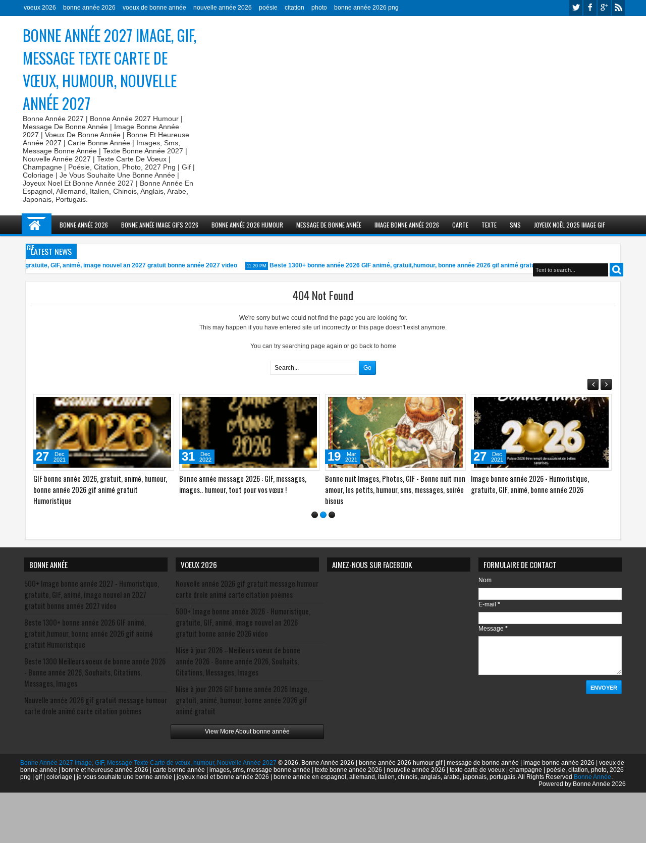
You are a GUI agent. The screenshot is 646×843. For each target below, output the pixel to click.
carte (460, 224)
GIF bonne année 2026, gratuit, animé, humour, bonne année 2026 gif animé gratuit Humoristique (100, 489)
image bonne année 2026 (406, 224)
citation (294, 7)
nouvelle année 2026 (222, 7)
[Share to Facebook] (141, 404)
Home (36, 225)
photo (319, 7)
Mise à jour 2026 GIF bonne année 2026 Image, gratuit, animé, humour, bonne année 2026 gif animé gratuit (242, 700)
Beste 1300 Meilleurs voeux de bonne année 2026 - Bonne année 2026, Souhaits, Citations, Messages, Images (95, 672)
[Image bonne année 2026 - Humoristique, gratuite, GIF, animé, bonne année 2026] (541, 432)
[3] (332, 515)
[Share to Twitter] (152, 404)
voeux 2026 (40, 7)
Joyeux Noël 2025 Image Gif (569, 224)
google (604, 8)
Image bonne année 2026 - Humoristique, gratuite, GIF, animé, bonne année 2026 (530, 484)
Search (616, 269)
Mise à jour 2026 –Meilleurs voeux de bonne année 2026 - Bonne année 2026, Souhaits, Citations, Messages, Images (238, 661)
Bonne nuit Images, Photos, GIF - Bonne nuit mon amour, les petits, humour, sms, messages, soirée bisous (395, 489)
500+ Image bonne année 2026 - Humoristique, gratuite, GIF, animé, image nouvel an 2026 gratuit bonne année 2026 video (243, 622)
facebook (590, 8)
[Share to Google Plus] (163, 404)
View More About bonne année (247, 731)
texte (489, 224)
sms (515, 224)
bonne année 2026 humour (247, 224)
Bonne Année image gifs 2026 (159, 224)
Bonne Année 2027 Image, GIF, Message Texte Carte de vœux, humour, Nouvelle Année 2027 (109, 69)
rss (618, 8)
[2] (323, 515)
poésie (268, 7)
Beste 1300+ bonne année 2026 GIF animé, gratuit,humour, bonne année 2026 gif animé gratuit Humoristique (418, 265)
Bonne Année (592, 776)
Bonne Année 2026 (84, 224)
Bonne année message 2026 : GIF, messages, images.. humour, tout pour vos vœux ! (242, 484)
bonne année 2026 (89, 7)
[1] (314, 515)
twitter (575, 8)
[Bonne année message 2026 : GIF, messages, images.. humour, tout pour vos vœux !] (249, 432)
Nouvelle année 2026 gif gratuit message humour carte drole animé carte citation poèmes (95, 705)
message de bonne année (328, 224)
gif (30, 247)
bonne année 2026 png (366, 7)
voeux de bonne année (154, 7)
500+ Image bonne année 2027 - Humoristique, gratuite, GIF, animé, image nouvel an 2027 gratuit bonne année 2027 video (91, 594)
